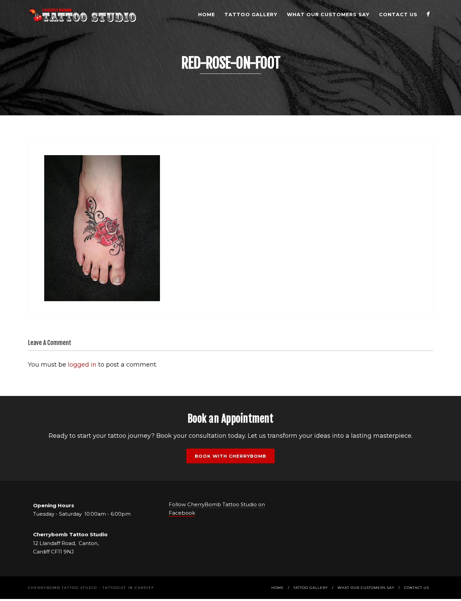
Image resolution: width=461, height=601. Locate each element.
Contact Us (398, 14)
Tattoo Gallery (250, 14)
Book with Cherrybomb (230, 456)
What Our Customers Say (328, 14)
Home (206, 14)
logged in (82, 364)
